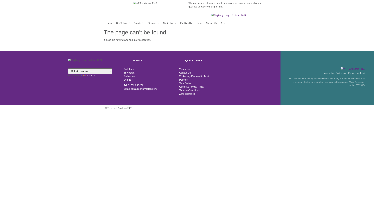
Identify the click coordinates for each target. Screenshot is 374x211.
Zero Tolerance (187, 94)
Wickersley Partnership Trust (194, 76)
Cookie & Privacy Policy (191, 87)
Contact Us (211, 23)
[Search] (223, 23)
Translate (91, 75)
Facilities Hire (186, 23)
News (199, 23)
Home (109, 23)
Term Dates (185, 83)
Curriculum (168, 23)
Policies (183, 80)
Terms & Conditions (189, 90)
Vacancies (184, 69)
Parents (137, 23)
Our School (121, 23)
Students (152, 23)
